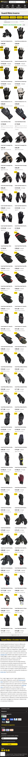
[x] (4, 750)
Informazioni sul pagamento (8, 725)
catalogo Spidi (3, 654)
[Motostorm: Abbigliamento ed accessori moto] (5, 2)
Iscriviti (9, 744)
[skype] (6, 750)
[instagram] (2, 750)
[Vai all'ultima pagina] (20, 635)
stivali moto (3, 672)
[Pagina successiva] (18, 635)
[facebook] (9, 750)
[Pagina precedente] (10, 635)
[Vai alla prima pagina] (7, 635)
